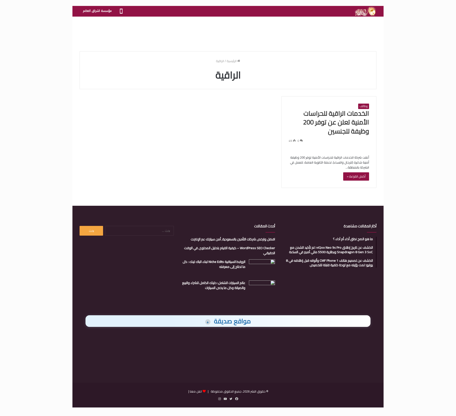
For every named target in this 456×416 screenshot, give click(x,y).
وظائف (364, 106)
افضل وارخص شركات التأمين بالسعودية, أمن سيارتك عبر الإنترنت (233, 239)
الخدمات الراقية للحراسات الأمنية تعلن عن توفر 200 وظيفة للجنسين (336, 122)
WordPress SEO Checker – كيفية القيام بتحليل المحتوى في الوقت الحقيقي (229, 250)
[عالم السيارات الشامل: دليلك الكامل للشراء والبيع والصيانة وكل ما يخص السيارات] (262, 289)
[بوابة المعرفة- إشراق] (365, 11)
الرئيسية (232, 61)
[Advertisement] (228, 32)
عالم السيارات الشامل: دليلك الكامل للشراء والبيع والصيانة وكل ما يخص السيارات (213, 285)
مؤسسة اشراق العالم (97, 11)
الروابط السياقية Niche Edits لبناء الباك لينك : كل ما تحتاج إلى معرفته (214, 264)
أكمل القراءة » (356, 176)
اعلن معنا (196, 391)
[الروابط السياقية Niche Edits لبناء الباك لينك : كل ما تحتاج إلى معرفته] (262, 268)
